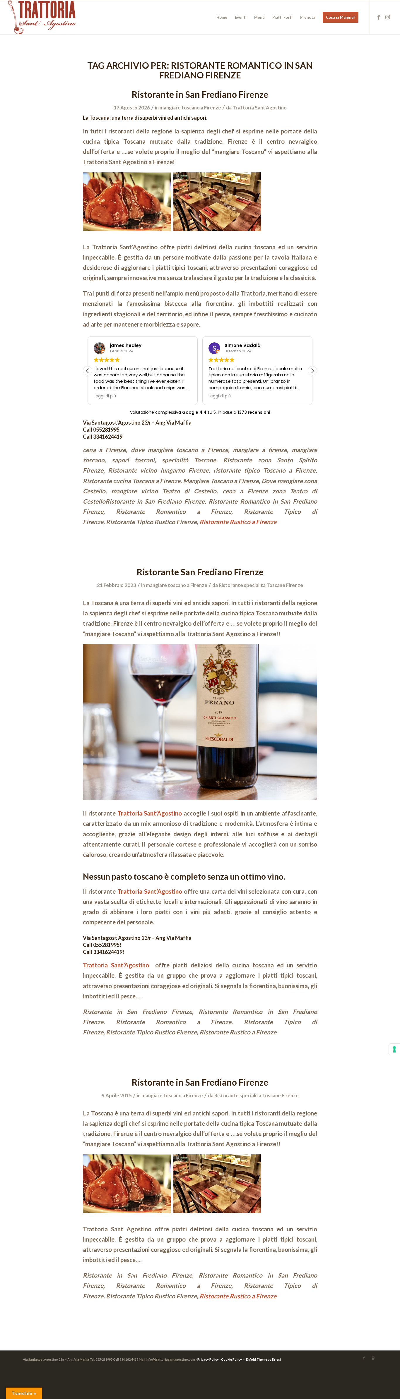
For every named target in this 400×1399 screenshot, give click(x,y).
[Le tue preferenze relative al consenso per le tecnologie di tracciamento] (394, 1049)
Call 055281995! (102, 945)
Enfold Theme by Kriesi (263, 1359)
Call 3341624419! (103, 952)
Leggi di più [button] (105, 396)
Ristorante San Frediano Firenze (200, 572)
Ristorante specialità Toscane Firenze (261, 585)
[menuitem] (222, 17)
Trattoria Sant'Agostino (260, 107)
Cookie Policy (231, 1359)
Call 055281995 (101, 429)
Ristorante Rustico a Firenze (237, 521)
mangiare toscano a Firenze (190, 107)
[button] (312, 370)
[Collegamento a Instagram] (387, 17)
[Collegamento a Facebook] (379, 17)
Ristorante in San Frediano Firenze (200, 94)
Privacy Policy (208, 1359)
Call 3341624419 (102, 436)
